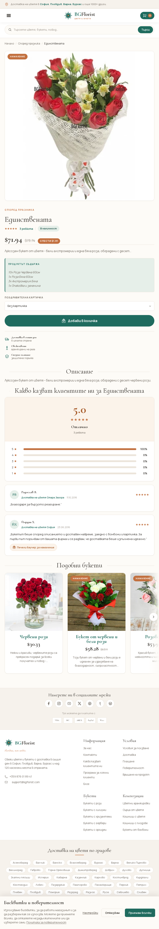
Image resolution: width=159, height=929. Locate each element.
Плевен (17, 892)
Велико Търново (136, 862)
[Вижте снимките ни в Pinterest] (90, 703)
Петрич (141, 884)
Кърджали (142, 877)
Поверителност (133, 768)
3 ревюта (26, 229)
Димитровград (87, 870)
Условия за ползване (136, 748)
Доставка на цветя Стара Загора (42, 497)
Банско (57, 862)
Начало (9, 43)
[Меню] (9, 15)
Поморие (54, 892)
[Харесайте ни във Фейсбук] (49, 703)
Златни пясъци (20, 877)
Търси (145, 29)
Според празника (29, 43)
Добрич (109, 870)
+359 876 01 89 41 (21, 776)
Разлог (90, 892)
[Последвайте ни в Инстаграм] (59, 703)
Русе (106, 892)
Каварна (62, 877)
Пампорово (80, 884)
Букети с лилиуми (94, 810)
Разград (72, 892)
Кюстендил (20, 884)
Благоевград (78, 862)
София (44, 4)
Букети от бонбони (135, 829)
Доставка (129, 755)
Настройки (90, 913)
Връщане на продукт (136, 774)
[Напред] (153, 617)
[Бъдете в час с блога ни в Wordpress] (110, 703)
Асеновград (20, 862)
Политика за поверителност (46, 922)
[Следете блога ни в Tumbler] (100, 703)
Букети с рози (92, 803)
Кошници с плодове (135, 823)
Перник (123, 884)
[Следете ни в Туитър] (79, 703)
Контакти (90, 755)
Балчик (40, 862)
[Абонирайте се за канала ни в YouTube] (69, 703)
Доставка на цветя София (38, 527)
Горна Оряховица (59, 870)
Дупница (144, 870)
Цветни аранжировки (136, 803)
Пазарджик (58, 884)
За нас (87, 748)
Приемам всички (140, 913)
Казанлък (81, 877)
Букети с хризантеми (97, 816)
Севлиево (123, 892)
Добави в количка (82, 321)
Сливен (141, 892)
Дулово (126, 870)
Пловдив (56, 4)
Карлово (100, 877)
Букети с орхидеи (94, 829)
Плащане (128, 761)
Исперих (43, 877)
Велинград (15, 870)
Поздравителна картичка (24, 297)
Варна (67, 4)
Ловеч (39, 884)
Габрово (35, 870)
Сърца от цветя (133, 810)
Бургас (77, 4)
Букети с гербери (94, 823)
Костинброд (120, 877)
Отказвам (112, 913)
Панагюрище (103, 884)
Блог (86, 784)
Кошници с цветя (134, 816)
